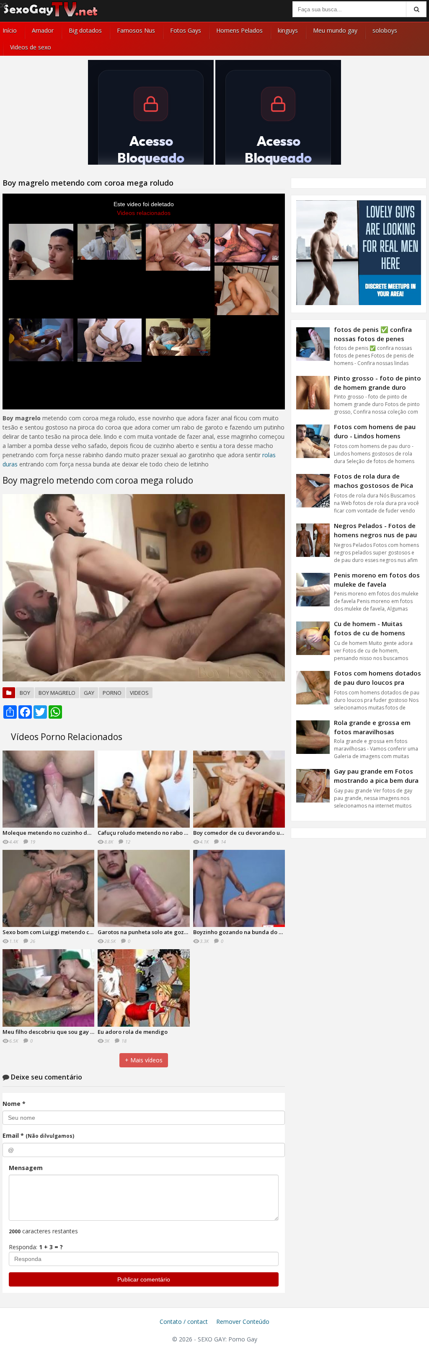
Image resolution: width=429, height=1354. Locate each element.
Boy (25, 692)
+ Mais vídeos (144, 1060)
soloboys (384, 30)
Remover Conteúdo (242, 1322)
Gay (89, 692)
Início (10, 30)
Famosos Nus (136, 30)
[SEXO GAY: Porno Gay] (51, 16)
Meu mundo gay (335, 30)
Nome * (14, 1104)
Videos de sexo (30, 47)
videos (139, 692)
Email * (38, 1135)
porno (112, 692)
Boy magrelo (57, 692)
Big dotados (85, 30)
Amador (43, 30)
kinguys (288, 30)
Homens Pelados (239, 30)
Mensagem (26, 1168)
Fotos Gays (185, 30)
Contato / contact (184, 1322)
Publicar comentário (143, 1279)
